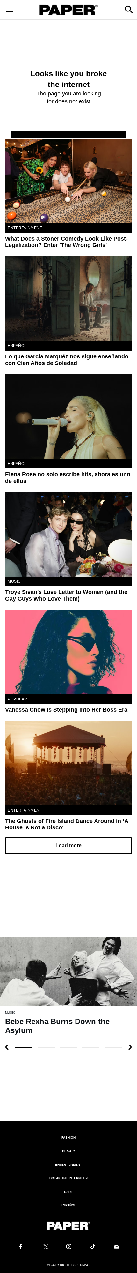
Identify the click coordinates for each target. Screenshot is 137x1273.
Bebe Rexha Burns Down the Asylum (57, 1026)
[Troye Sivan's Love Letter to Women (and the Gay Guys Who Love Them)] (68, 534)
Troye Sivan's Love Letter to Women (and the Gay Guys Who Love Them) (66, 595)
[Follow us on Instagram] (68, 1247)
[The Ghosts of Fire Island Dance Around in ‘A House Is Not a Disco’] (68, 763)
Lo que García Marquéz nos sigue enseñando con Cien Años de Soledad (66, 359)
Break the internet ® (68, 1178)
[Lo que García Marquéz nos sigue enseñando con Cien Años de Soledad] (68, 298)
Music (14, 581)
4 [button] (113, 1047)
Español (68, 1205)
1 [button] (46, 1047)
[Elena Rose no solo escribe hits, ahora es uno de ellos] (68, 416)
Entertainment (25, 228)
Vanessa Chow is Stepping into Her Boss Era (66, 710)
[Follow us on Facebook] (20, 1247)
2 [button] (68, 1047)
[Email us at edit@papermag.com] (116, 1247)
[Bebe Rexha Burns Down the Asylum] (68, 971)
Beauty (68, 1151)
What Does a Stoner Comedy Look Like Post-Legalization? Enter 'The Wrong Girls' (66, 242)
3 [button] (90, 1047)
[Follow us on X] (44, 1247)
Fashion (68, 1137)
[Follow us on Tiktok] (93, 1247)
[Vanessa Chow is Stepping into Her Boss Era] (68, 652)
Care (68, 1192)
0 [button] (23, 1047)
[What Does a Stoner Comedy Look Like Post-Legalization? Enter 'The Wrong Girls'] (68, 181)
